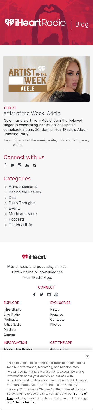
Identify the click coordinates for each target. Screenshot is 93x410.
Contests (57, 320)
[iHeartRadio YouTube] (27, 165)
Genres (9, 335)
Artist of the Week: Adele (31, 113)
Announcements (23, 186)
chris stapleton (69, 140)
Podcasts (16, 219)
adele (51, 140)
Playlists (10, 330)
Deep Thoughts (22, 203)
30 (15, 140)
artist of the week (32, 140)
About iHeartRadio (18, 349)
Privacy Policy (23, 402)
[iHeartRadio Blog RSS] (34, 165)
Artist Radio (12, 325)
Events (14, 208)
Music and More (23, 213)
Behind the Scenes (25, 192)
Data (13, 197)
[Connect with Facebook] (5, 165)
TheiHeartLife (20, 224)
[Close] (88, 356)
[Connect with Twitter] (12, 165)
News (54, 309)
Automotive (59, 349)
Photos (55, 325)
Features (57, 315)
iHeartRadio (46, 256)
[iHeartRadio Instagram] (19, 165)
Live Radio (12, 315)
